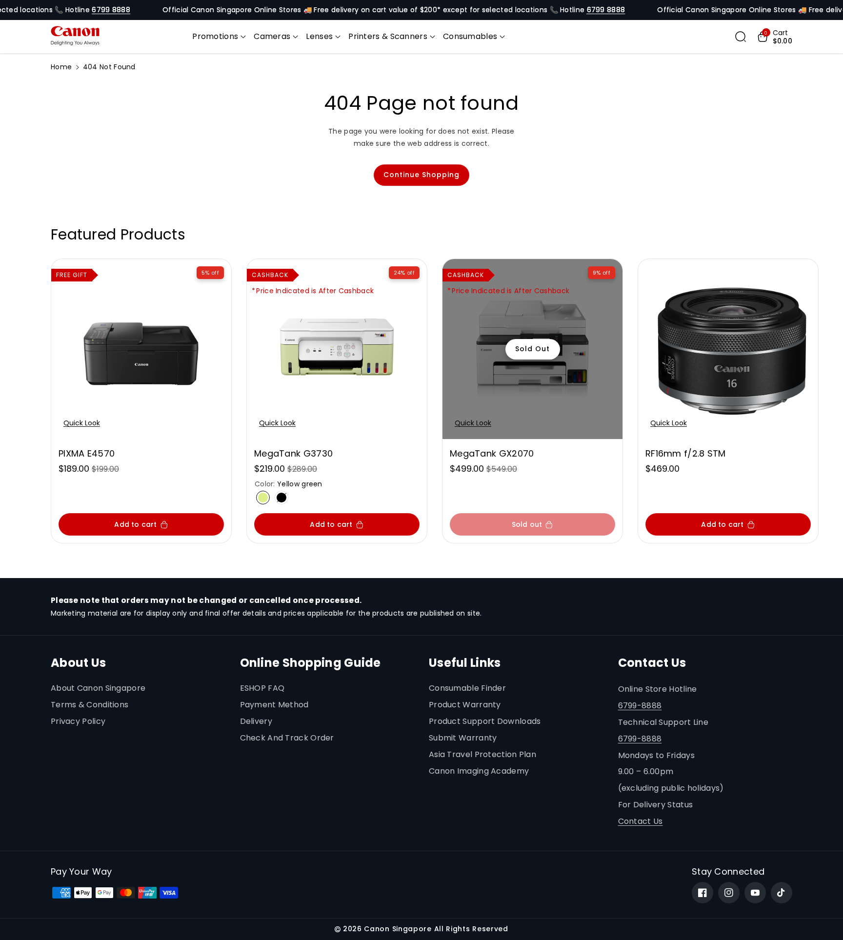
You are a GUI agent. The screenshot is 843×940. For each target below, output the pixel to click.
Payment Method (274, 704)
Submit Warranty (463, 737)
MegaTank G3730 (293, 453)
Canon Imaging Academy (479, 771)
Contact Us (640, 821)
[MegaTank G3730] (337, 349)
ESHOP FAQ (262, 688)
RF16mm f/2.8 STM (685, 453)
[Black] (281, 497)
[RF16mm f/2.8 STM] (728, 349)
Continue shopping (421, 175)
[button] (219, 37)
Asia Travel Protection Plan (482, 754)
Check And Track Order (287, 737)
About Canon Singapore (98, 688)
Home (61, 67)
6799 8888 (111, 10)
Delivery (256, 721)
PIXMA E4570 (87, 453)
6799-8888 (640, 705)
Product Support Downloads (485, 721)
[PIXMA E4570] (141, 349)
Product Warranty (465, 704)
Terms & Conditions (89, 704)
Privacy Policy (78, 721)
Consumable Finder (467, 688)
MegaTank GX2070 (492, 453)
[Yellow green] (263, 497)
